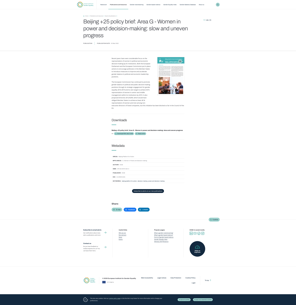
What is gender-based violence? (163, 235)
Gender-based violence (153, 4)
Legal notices (161, 278)
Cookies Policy (190, 278)
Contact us (87, 243)
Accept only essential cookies (203, 299)
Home (86, 16)
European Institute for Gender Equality (85, 4)
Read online (141, 133)
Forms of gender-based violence (163, 237)
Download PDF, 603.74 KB (125, 133)
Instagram (202, 233)
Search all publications (110, 16)
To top (207, 280)
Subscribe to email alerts (92, 230)
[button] (117, 210)
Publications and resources (118, 4)
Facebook (198, 233)
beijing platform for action (129, 181)
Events (121, 239)
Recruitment (122, 235)
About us (201, 4)
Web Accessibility (147, 278)
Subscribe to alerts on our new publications (148, 191)
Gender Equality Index (170, 4)
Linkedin (191, 233)
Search (218, 5)
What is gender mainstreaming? (163, 233)
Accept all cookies (184, 299)
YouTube (195, 233)
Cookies (215, 219)
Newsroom (103, 4)
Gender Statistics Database (188, 4)
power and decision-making (156, 181)
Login (193, 283)
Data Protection (176, 278)
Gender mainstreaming (136, 4)
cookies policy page (114, 298)
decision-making (142, 181)
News (120, 237)
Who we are (122, 233)
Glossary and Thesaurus (161, 241)
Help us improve (197, 251)
